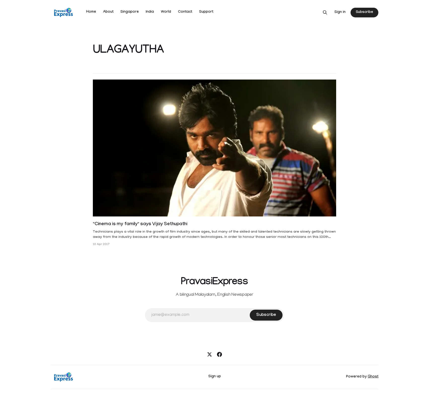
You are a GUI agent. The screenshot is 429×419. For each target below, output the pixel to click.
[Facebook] (219, 354)
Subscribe (364, 12)
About (108, 12)
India (150, 12)
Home (91, 12)
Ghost (373, 377)
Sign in (340, 12)
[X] (209, 354)
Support (206, 12)
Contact (185, 12)
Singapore (129, 12)
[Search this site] (325, 12)
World (166, 12)
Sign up (214, 377)
